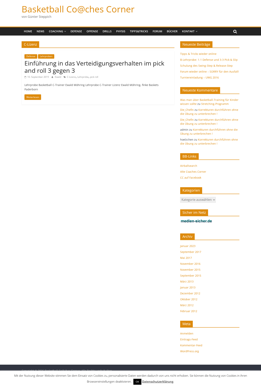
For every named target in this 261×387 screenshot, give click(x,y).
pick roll (94, 77)
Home (28, 31)
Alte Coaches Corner (193, 171)
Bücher (172, 31)
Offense (92, 31)
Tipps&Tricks (139, 31)
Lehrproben (46, 56)
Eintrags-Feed (189, 339)
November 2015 (190, 269)
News (40, 31)
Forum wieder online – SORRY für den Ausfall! (209, 71)
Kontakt (188, 31)
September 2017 (190, 252)
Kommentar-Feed (191, 345)
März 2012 (187, 305)
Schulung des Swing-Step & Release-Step (206, 65)
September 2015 (190, 275)
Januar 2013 (187, 287)
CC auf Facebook (190, 177)
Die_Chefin (187, 110)
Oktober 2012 (188, 299)
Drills (107, 31)
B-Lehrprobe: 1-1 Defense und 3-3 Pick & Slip (209, 60)
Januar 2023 (187, 246)
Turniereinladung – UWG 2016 (199, 77)
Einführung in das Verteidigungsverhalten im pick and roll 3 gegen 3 (94, 66)
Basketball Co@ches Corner (78, 9)
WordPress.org (189, 351)
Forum (157, 31)
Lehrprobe (82, 77)
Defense (76, 31)
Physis (120, 31)
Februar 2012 (188, 311)
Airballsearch (188, 166)
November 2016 (190, 264)
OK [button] (137, 381)
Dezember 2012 (190, 293)
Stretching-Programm (215, 104)
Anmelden (186, 333)
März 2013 (187, 281)
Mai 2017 (186, 258)
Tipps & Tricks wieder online (198, 54)
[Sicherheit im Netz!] (196, 221)
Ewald (58, 77)
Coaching (56, 31)
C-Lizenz (71, 77)
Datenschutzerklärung (157, 381)
